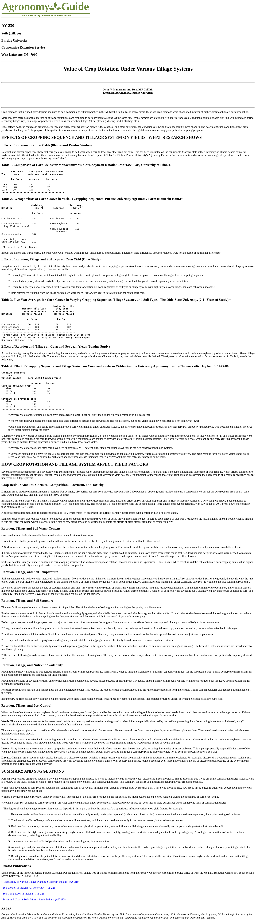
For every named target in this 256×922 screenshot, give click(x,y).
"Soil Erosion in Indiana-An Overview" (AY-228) (28, 887)
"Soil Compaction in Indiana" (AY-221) (23, 893)
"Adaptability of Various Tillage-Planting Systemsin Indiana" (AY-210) (40, 881)
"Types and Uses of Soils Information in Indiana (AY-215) (33, 899)
